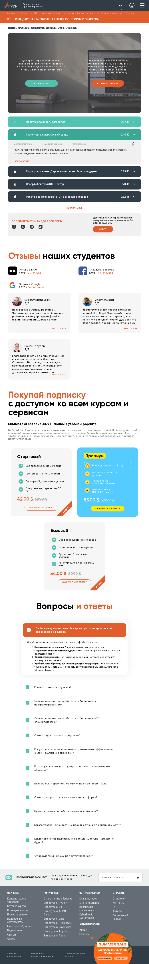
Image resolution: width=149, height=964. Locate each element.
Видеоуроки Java (54, 918)
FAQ (115, 906)
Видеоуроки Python (55, 902)
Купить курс (41, 83)
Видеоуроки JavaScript (57, 927)
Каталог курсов (16, 906)
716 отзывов (105, 272)
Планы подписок (17, 914)
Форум (11, 938)
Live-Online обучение (19, 926)
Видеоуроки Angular (56, 931)
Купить (103, 229)
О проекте (119, 898)
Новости (84, 934)
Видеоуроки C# (53, 906)
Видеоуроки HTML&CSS (58, 922)
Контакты (118, 902)
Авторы (117, 911)
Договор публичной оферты (75, 955)
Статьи (11, 934)
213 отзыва (34, 272)
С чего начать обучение (58, 898)
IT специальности (18, 910)
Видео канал (15, 930)
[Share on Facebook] (14, 227)
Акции (83, 929)
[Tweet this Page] (23, 227)
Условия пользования (14, 955)
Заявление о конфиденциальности (42, 955)
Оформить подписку (41, 508)
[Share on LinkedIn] (32, 227)
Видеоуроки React (55, 935)
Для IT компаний (89, 902)
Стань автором (88, 898)
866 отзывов (36, 287)
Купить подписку (107, 83)
